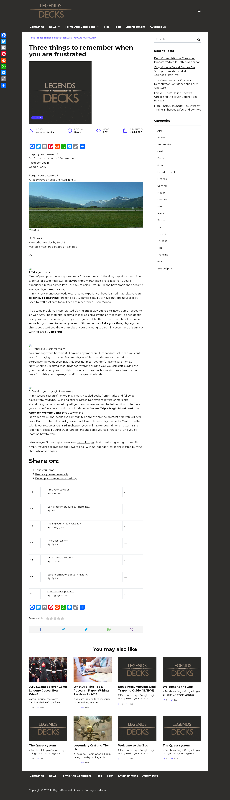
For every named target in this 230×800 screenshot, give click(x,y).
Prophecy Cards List (58, 489)
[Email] (4, 47)
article (37, 117)
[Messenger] (4, 73)
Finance (162, 178)
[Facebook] (4, 35)
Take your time (44, 470)
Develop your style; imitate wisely (56, 478)
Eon (53, 510)
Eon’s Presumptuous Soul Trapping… (68, 506)
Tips (107, 26)
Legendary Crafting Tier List (91, 747)
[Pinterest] (4, 54)
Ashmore (56, 493)
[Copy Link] (4, 79)
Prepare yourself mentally (51, 474)
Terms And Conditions (80, 26)
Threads (162, 240)
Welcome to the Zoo (178, 686)
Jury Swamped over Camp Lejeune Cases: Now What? (48, 690)
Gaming (162, 185)
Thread (161, 233)
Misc (160, 206)
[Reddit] (4, 60)
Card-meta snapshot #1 (60, 591)
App (160, 130)
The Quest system (57, 540)
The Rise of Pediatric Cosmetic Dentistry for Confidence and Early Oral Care (176, 84)
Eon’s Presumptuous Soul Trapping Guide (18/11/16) (137, 688)
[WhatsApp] (4, 66)
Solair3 (37, 238)
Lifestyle (162, 199)
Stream (161, 220)
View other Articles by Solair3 (47, 242)
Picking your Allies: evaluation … (65, 523)
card (160, 151)
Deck (160, 158)
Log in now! (69, 179)
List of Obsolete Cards (60, 557)
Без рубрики (165, 268)
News (52, 26)
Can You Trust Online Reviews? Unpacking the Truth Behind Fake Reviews (175, 97)
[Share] (4, 85)
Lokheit (55, 561)
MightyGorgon (59, 595)
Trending (162, 254)
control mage (85, 442)
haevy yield (57, 527)
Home (32, 38)
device (161, 165)
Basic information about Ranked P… (67, 574)
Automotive (158, 26)
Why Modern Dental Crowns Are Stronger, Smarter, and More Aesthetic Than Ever (174, 71)
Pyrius (54, 544)
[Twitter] (4, 41)
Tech (117, 26)
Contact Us (37, 26)
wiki (159, 261)
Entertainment (135, 26)
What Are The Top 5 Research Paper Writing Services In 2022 (91, 690)
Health (161, 192)
